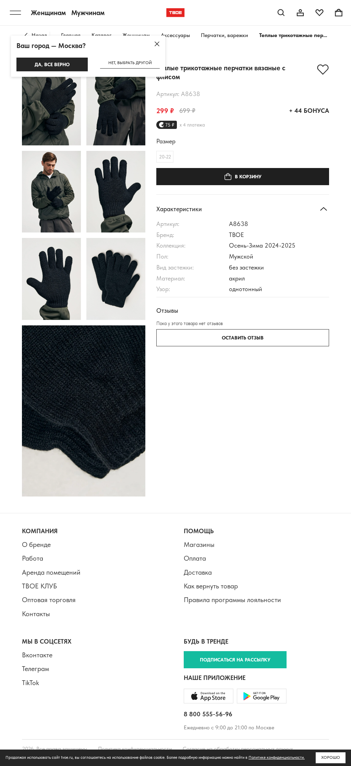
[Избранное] (319, 13)
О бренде (36, 544)
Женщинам (136, 35)
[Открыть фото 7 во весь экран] (83, 410)
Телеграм (35, 669)
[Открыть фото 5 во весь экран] (51, 279)
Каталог (101, 35)
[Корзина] (339, 13)
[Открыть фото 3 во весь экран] (51, 192)
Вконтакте (37, 655)
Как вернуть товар (211, 586)
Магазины (199, 544)
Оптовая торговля (49, 600)
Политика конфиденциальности (135, 748)
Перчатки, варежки (224, 35)
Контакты (36, 614)
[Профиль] (300, 13)
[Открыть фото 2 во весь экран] (115, 104)
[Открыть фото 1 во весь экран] (51, 104)
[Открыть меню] (15, 12)
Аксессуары (175, 35)
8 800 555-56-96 (208, 714)
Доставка (198, 572)
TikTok (30, 683)
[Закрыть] (157, 44)
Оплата (195, 558)
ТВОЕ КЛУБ (39, 586)
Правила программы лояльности (232, 600)
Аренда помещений (51, 572)
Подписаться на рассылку (235, 659)
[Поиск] (281, 13)
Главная (71, 35)
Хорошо (330, 757)
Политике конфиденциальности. (277, 757)
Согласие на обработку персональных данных (238, 748)
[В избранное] (323, 69)
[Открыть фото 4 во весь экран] (115, 192)
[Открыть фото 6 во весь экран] (115, 279)
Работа (32, 558)
